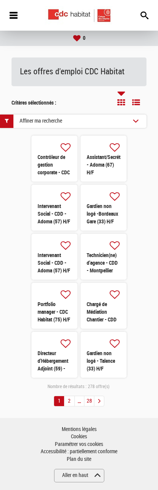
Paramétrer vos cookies (79, 444)
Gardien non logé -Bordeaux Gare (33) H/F (102, 214)
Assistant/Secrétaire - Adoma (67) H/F (107, 164)
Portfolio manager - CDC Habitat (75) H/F (54, 312)
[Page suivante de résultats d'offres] (99, 401)
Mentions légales (79, 429)
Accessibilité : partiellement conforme (79, 451)
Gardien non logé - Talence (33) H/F (101, 361)
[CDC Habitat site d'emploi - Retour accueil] (79, 15)
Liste (136, 102)
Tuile (121, 102)
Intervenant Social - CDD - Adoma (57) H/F (54, 214)
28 (89, 401)
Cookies (79, 436)
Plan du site (79, 459)
